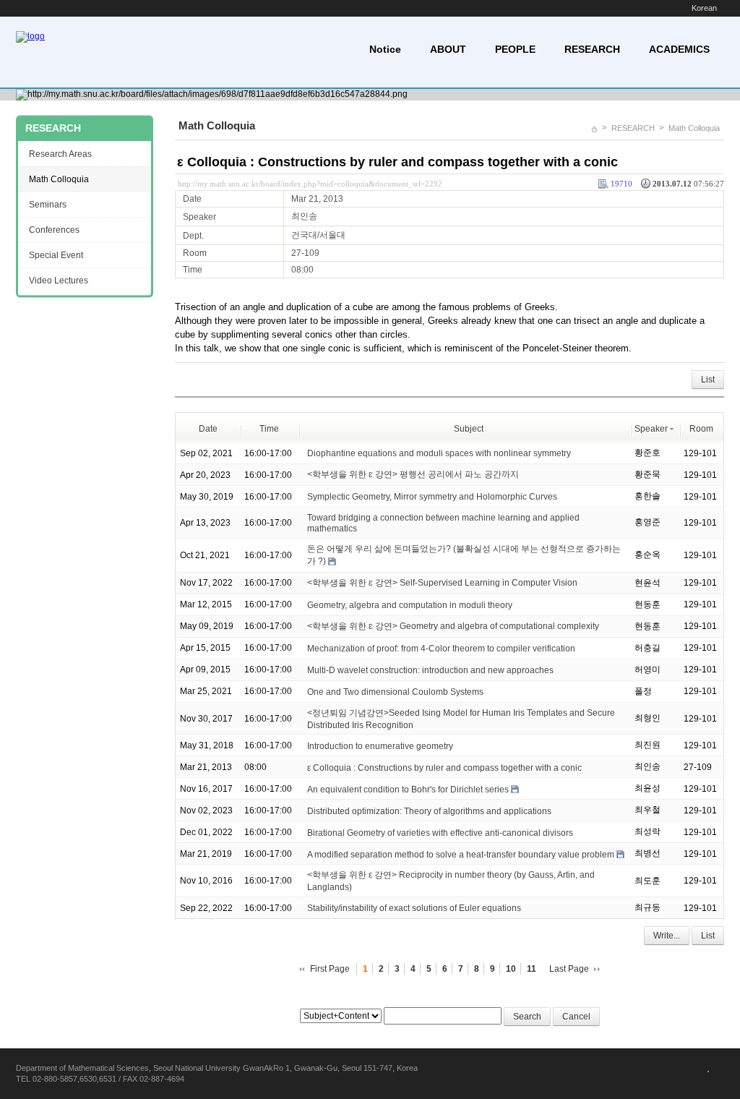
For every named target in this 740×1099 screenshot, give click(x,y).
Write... (666, 936)
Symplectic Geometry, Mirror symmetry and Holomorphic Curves (432, 497)
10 (511, 969)
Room (701, 429)
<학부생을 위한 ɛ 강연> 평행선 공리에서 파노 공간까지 (413, 474)
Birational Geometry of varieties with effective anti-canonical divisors (440, 832)
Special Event (56, 255)
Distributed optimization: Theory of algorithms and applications (429, 810)
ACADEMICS (679, 49)
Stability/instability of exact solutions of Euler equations (414, 908)
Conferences (54, 230)
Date (208, 429)
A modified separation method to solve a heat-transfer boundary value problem (460, 854)
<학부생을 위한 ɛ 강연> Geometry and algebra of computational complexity (453, 626)
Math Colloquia (694, 128)
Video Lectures (58, 280)
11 (531, 969)
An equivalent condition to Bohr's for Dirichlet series (408, 789)
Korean (704, 8)
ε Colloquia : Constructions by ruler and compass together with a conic (397, 162)
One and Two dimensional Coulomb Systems (395, 692)
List (708, 380)
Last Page (569, 969)
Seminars (47, 205)
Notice (385, 49)
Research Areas (60, 154)
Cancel (576, 1017)
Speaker (651, 429)
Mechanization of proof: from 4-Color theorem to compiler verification (441, 648)
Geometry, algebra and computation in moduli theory (409, 605)
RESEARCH (592, 49)
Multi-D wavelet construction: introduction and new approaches (430, 670)
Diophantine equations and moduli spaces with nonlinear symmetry (439, 453)
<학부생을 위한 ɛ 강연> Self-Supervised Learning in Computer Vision (442, 583)
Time (269, 429)
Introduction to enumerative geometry (380, 745)
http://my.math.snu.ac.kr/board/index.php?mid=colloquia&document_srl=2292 (310, 183)
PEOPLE (515, 49)
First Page (330, 969)
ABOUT (448, 49)
